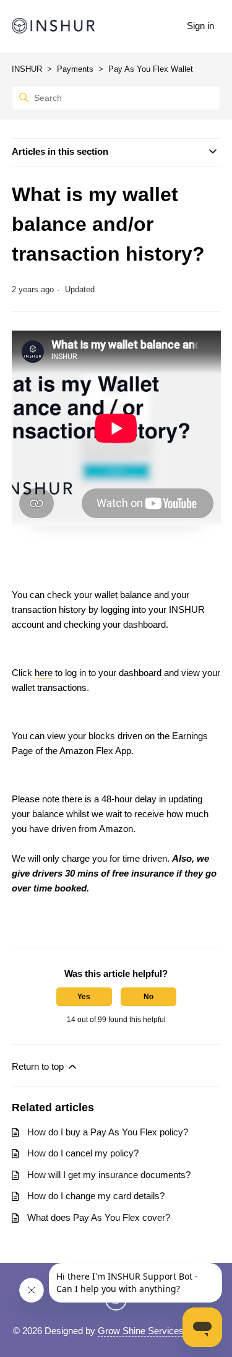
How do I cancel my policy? (83, 1153)
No (148, 996)
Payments (75, 69)
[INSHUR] (53, 26)
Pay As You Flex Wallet (150, 69)
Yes (83, 996)
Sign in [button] (200, 25)
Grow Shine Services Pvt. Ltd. (159, 1330)
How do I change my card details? (96, 1195)
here (44, 672)
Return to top (39, 1066)
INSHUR (27, 69)
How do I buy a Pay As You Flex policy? (107, 1132)
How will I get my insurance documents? (109, 1174)
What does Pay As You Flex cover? (98, 1217)
